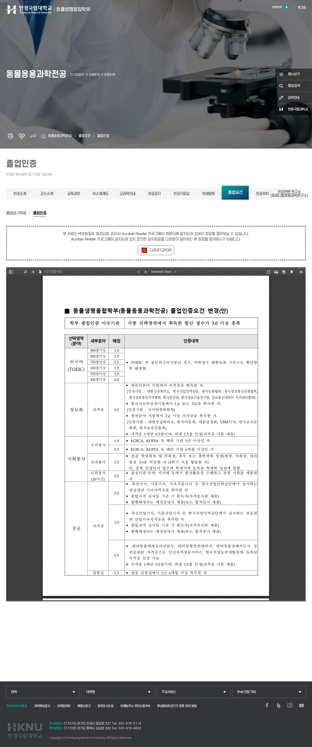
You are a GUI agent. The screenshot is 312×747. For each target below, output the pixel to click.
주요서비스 (169, 692)
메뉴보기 (294, 74)
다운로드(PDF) (161, 250)
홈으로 (43, 136)
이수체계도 (100, 194)
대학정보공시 (42, 706)
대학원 (90, 692)
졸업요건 (84, 136)
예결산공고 (84, 706)
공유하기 (33, 136)
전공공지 (154, 194)
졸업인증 (103, 136)
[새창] (267, 705)
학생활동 (208, 194)
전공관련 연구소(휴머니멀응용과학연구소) (289, 194)
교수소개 (46, 194)
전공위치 (262, 194)
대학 (14, 692)
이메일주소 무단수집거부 (135, 706)
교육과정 (73, 194)
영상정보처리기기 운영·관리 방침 (177, 706)
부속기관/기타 (246, 692)
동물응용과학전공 (60, 136)
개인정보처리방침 (16, 706)
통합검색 (294, 86)
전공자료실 (181, 194)
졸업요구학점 (16, 213)
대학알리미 (63, 706)
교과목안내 (127, 194)
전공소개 (19, 194)
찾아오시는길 (105, 706)
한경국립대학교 (298, 109)
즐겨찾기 (21, 136)
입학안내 (293, 98)
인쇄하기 (10, 136)
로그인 (302, 7)
